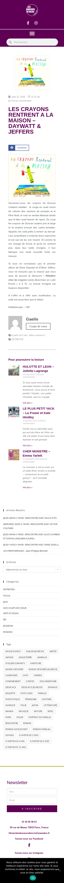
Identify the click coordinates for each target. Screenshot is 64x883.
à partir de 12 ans (15, 747)
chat (26, 675)
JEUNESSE (18, 339)
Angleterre (25, 657)
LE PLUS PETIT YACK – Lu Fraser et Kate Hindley (38, 413)
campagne (11, 675)
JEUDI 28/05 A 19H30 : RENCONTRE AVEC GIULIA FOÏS (30, 517)
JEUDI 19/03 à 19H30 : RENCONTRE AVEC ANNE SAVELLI (31, 544)
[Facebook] (28, 23)
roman (27, 723)
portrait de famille (40, 717)
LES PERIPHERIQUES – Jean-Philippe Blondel (25, 550)
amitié (52, 651)
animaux (42, 657)
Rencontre (11, 723)
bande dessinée (14, 669)
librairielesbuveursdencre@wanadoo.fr (29, 833)
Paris (8, 717)
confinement (13, 681)
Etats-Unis (27, 693)
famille (42, 693)
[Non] (59, 870)
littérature (50, 705)
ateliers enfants (15, 663)
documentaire (48, 681)
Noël (50, 711)
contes (30, 681)
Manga (9, 711)
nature (38, 711)
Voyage (9, 735)
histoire (46, 699)
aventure (35, 663)
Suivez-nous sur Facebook (29, 838)
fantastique (12, 699)
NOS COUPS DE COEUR (14, 607)
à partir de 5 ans (20, 335)
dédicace (10, 687)
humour (10, 705)
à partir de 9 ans (39, 741)
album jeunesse (37, 335)
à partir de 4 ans (15, 741)
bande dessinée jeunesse (43, 669)
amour (9, 657)
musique (24, 711)
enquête (10, 693)
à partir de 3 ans (28, 735)
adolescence (13, 651)
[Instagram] (36, 23)
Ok (32, 877)
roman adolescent (16, 729)
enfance (53, 687)
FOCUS (6, 595)
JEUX (5, 601)
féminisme (31, 699)
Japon (35, 705)
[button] (32, 33)
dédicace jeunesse (32, 687)
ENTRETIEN (9, 589)
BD (4, 619)
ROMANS (8, 631)
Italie (23, 705)
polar (20, 717)
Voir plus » (27, 403)
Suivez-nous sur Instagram (29, 853)
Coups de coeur (38, 326)
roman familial (42, 729)
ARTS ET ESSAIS (11, 613)
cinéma (38, 675)
